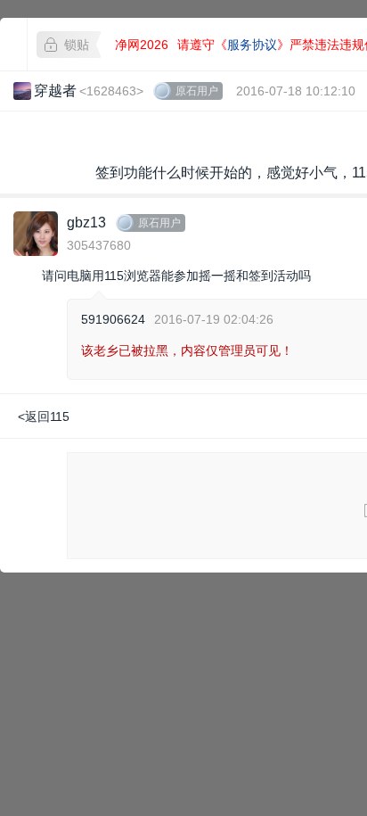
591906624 (113, 319)
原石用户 (196, 91)
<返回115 (43, 416)
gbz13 (86, 222)
